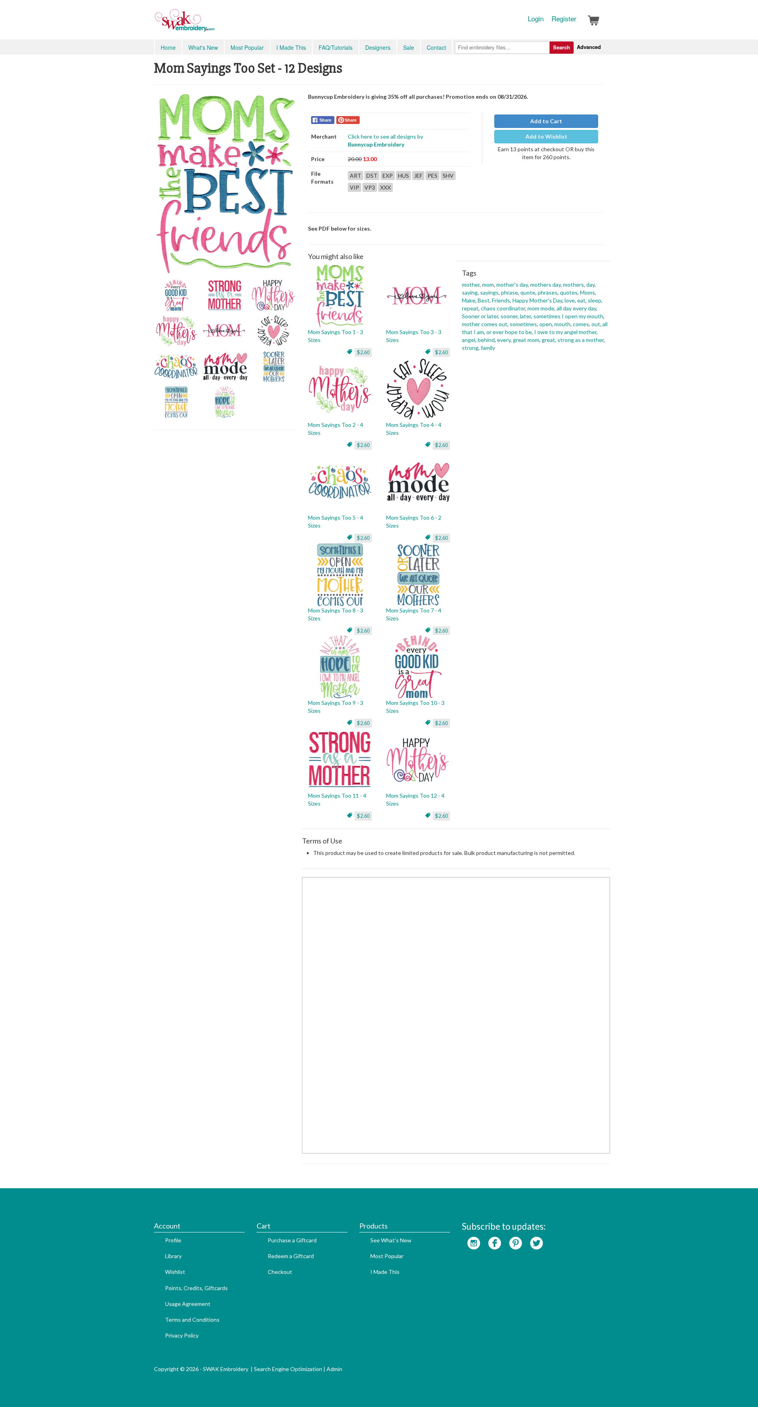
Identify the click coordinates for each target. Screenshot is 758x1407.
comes (581, 324)
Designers (377, 47)
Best (484, 300)
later (525, 316)
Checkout (280, 1271)
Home (168, 47)
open (545, 324)
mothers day (545, 284)
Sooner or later (480, 316)
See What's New (390, 1240)
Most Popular (247, 47)
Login (536, 18)
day (590, 284)
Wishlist (175, 1271)
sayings (489, 292)
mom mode (540, 308)
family (488, 347)
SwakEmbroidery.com (213, 23)
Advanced (589, 47)
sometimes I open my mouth (568, 316)
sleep (594, 300)
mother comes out (484, 324)
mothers (573, 284)
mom (488, 284)
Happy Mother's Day (537, 300)
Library (173, 1256)
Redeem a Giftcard (291, 1256)
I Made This (291, 47)
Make (468, 300)
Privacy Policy (182, 1335)
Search (561, 47)
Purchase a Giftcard (292, 1240)
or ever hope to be (509, 332)
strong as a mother (580, 339)
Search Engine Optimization (288, 1369)
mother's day (512, 284)
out (595, 324)
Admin (334, 1369)
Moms (587, 292)
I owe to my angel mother (565, 332)
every (503, 339)
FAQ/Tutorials (336, 47)
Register (564, 18)
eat (581, 300)
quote (527, 292)
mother (471, 284)
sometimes (523, 324)
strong (470, 347)
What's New (203, 47)
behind (486, 339)
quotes (569, 292)
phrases (547, 292)
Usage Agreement (187, 1303)
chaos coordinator (503, 308)
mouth (562, 324)
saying (470, 292)
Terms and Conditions (192, 1319)
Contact (436, 47)
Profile (173, 1240)
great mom (526, 339)
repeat (470, 308)
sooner (509, 316)
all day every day (576, 308)
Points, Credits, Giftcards (196, 1288)
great (548, 339)
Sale (408, 47)
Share (325, 120)
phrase (509, 292)
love (570, 300)
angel (468, 339)
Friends (501, 300)
